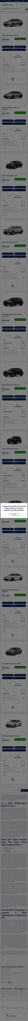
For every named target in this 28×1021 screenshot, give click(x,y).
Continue (14, 514)
